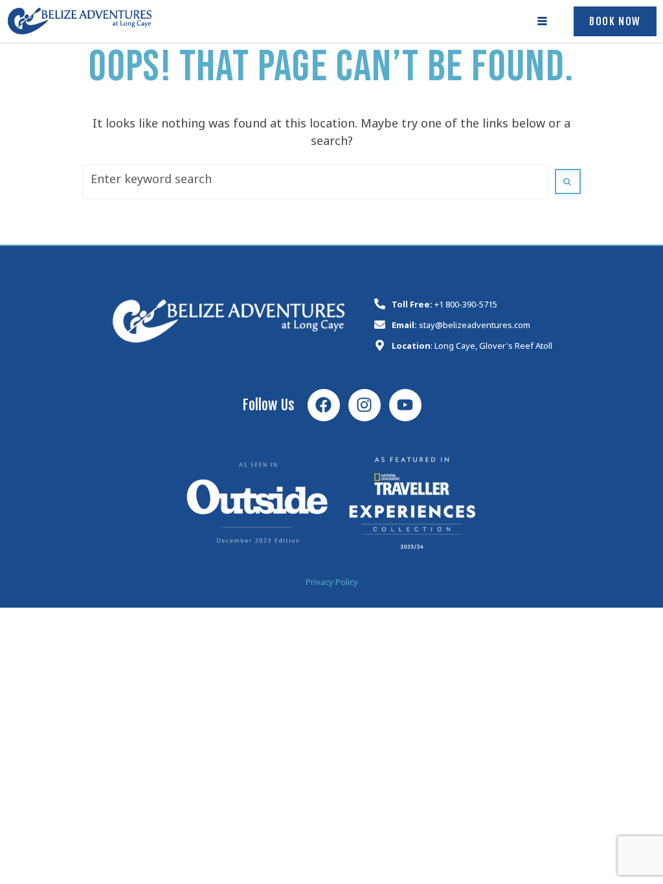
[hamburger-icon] (543, 21)
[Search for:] (315, 181)
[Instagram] (364, 405)
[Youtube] (405, 405)
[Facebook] (324, 405)
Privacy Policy (332, 584)
